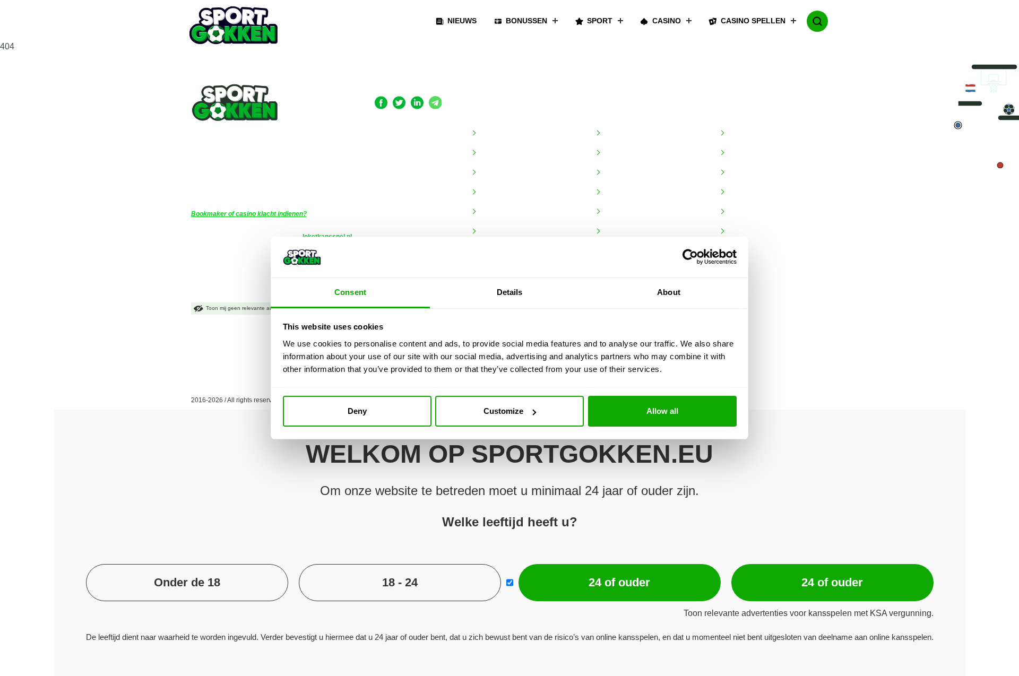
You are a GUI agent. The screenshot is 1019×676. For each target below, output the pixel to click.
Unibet (614, 231)
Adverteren (497, 133)
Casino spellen (753, 20)
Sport (599, 20)
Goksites (742, 133)
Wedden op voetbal (760, 270)
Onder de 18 (187, 582)
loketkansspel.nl (327, 236)
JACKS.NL (620, 192)
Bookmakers (622, 111)
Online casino (750, 231)
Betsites (741, 153)
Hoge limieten (751, 211)
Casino (666, 20)
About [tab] (668, 292)
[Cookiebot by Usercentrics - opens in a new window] (690, 257)
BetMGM (618, 153)
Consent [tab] (350, 292)
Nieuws (462, 20)
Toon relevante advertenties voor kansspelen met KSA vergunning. (809, 613)
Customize (503, 410)
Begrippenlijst (501, 153)
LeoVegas (620, 211)
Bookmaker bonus (758, 172)
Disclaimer (496, 172)
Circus (614, 172)
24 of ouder (619, 582)
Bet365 (615, 133)
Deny (357, 410)
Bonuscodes (748, 192)
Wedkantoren (750, 290)
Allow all (662, 410)
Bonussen (526, 20)
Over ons (494, 211)
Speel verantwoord (510, 231)
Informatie (492, 111)
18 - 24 (400, 582)
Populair (737, 111)
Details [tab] (510, 292)
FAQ (486, 192)
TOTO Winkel (750, 251)
